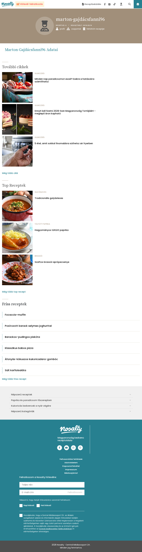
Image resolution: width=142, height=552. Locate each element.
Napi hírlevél (29, 505)
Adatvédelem (71, 462)
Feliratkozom (75, 492)
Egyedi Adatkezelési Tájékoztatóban (55, 528)
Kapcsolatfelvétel (71, 466)
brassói (38, 256)
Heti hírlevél (46, 505)
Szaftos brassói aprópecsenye (52, 262)
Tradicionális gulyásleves (49, 198)
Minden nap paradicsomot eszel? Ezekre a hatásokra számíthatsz (64, 80)
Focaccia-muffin (15, 314)
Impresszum (71, 469)
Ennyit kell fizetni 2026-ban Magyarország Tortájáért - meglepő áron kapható (65, 112)
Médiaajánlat (71, 473)
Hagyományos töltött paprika (52, 230)
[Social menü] (110, 4)
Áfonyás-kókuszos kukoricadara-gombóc (31, 359)
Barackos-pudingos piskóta (22, 337)
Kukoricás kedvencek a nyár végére (31, 405)
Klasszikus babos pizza (19, 348)
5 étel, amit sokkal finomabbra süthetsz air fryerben (64, 143)
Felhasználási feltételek (71, 459)
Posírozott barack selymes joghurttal (28, 326)
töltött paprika (42, 224)
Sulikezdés (40, 73)
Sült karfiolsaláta (15, 370)
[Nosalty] (7, 4)
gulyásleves (40, 192)
